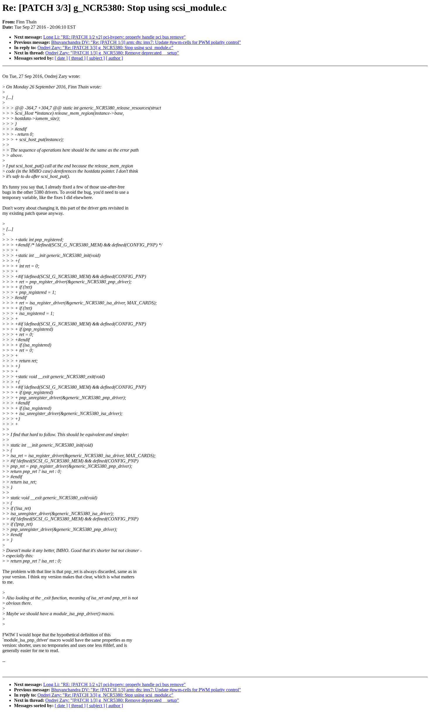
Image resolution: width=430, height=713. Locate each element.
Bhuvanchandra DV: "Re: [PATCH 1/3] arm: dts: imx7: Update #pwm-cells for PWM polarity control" (146, 42)
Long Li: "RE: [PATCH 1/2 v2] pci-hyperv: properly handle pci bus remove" (114, 37)
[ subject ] (96, 58)
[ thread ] (77, 58)
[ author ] (114, 58)
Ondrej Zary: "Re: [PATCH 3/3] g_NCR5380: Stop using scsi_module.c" (105, 47)
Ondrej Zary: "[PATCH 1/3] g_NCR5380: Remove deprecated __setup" (112, 52)
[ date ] (61, 58)
